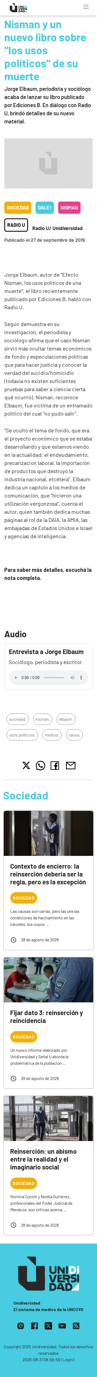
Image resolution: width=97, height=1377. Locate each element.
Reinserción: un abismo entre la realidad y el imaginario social (43, 1159)
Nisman (69, 208)
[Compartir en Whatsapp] (40, 765)
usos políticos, (22, 734)
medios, (52, 734)
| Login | (67, 1359)
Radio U (16, 225)
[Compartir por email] (71, 764)
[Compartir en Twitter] (26, 765)
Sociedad (18, 208)
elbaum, (66, 719)
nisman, (43, 719)
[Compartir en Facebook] (56, 765)
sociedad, (17, 719)
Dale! (44, 208)
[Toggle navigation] (86, 6)
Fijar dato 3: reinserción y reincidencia (46, 1016)
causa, (74, 734)
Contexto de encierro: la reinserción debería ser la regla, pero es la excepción (48, 874)
